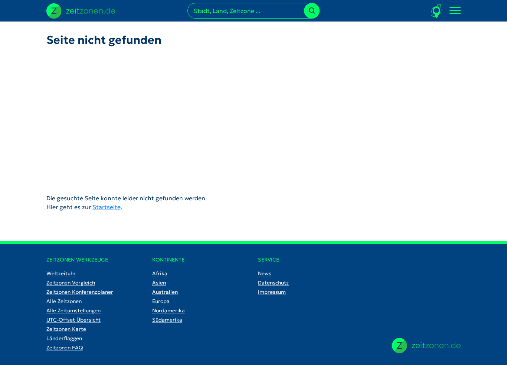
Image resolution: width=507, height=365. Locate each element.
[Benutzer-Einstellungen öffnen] (437, 11)
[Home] (426, 345)
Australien (165, 292)
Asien (159, 282)
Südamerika (167, 319)
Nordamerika (168, 310)
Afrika (159, 273)
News (264, 273)
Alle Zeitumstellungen (73, 310)
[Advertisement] (253, 114)
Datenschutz (273, 282)
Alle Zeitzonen (64, 301)
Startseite (106, 207)
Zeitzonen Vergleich (70, 282)
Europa (161, 301)
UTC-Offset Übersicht (73, 319)
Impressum (272, 292)
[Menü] (455, 10)
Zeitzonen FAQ (64, 347)
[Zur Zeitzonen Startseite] (80, 10)
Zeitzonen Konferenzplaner (79, 292)
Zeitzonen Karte (66, 329)
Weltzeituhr (61, 273)
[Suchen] (312, 11)
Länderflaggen (64, 338)
